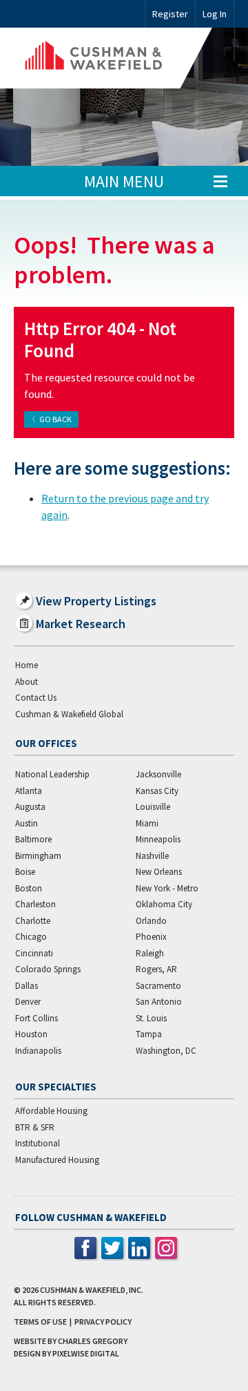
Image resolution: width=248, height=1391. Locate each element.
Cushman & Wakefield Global (69, 714)
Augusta (30, 807)
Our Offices (46, 743)
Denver (28, 1001)
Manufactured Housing (57, 1160)
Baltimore (33, 839)
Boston (28, 888)
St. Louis (151, 1018)
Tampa (149, 1034)
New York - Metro (167, 888)
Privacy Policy (103, 1321)
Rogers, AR (156, 969)
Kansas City (157, 791)
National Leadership (52, 774)
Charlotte (32, 921)
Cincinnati (34, 953)
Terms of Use (40, 1321)
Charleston (35, 904)
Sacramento (158, 986)
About (26, 682)
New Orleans (159, 872)
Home (26, 665)
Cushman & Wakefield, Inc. (91, 1290)
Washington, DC (166, 1051)
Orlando (151, 921)
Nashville (152, 856)
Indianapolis (38, 1051)
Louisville (153, 807)
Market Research (80, 624)
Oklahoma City (164, 904)
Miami (147, 823)
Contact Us (35, 697)
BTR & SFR (34, 1127)
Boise (25, 872)
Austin (26, 823)
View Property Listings (96, 601)
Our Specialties (55, 1086)
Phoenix (151, 937)
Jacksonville (158, 774)
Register (170, 14)
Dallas (26, 986)
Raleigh (150, 953)
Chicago (31, 937)
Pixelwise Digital (85, 1353)
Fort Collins (36, 1018)
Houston (31, 1034)
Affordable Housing (51, 1111)
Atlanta (28, 791)
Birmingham (38, 856)
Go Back (55, 419)
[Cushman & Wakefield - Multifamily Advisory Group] (113, 58)
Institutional (37, 1143)
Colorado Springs (48, 969)
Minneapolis (158, 839)
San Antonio (159, 1001)
